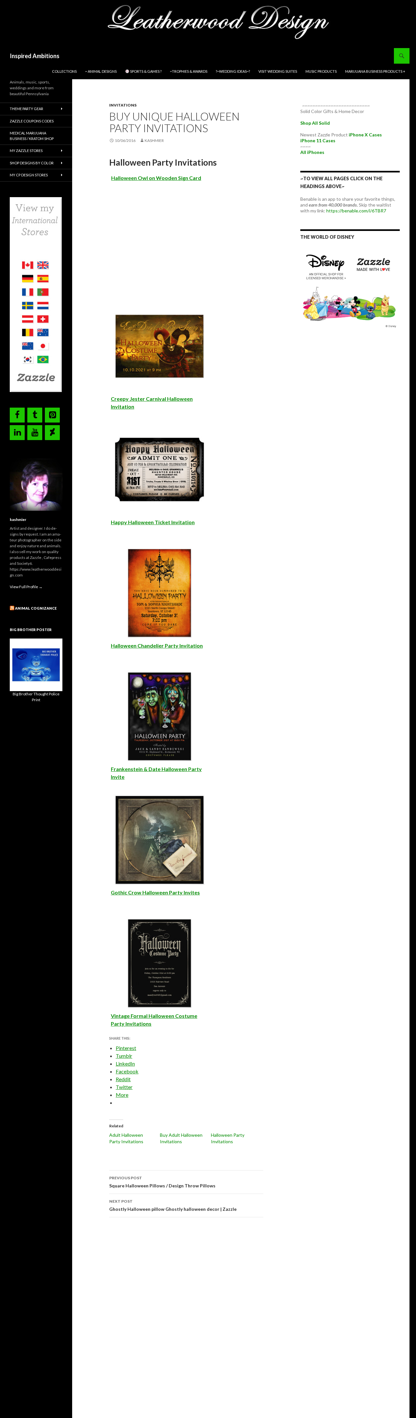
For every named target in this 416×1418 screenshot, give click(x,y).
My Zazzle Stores (26, 150)
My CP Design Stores (29, 175)
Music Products (321, 71)
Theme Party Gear (26, 109)
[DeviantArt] (52, 432)
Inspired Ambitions (34, 55)
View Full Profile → (26, 586)
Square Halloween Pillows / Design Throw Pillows (162, 1181)
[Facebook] (17, 415)
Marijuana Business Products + (375, 71)
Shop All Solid (315, 123)
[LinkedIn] (17, 432)
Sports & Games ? (145, 71)
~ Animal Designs (101, 71)
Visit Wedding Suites (277, 71)
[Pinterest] (52, 415)
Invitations (122, 105)
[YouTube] (34, 432)
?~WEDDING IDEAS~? (233, 71)
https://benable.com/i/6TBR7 (356, 210)
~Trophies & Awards (188, 71)
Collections (64, 71)
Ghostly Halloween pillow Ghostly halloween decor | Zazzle (173, 1205)
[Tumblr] (34, 415)
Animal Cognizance (36, 608)
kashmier (154, 140)
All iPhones (312, 152)
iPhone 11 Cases (317, 140)
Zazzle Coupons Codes (32, 121)
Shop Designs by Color (32, 163)
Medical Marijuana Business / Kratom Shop (32, 136)
